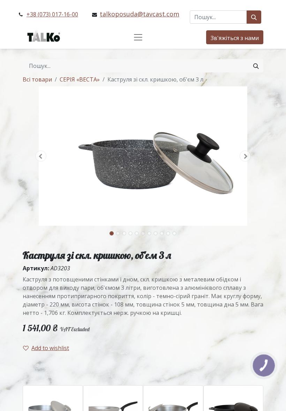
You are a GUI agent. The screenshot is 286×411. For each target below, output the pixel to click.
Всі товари (37, 79)
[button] (41, 156)
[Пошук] (254, 17)
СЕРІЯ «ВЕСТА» (80, 79)
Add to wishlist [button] (50, 348)
